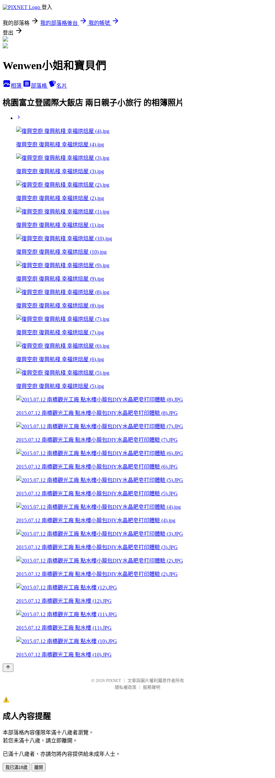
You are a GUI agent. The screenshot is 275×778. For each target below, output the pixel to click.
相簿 (17, 86)
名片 (61, 86)
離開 (38, 767)
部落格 (39, 86)
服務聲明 (151, 687)
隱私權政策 (125, 687)
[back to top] (8, 668)
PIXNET (113, 680)
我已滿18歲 (16, 767)
